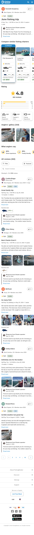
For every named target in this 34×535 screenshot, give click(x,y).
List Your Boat (17, 494)
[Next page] (31, 457)
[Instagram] (20, 511)
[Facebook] (12, 511)
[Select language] (20, 499)
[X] (16, 511)
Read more (6, 36)
